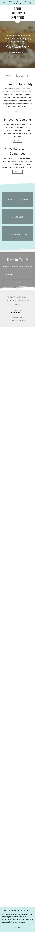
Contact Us (17, 171)
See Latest (17, 140)
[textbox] (17, 274)
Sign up (17, 282)
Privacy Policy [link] (17, 318)
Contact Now (17, 52)
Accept (17, 927)
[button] (4, 13)
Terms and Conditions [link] (17, 321)
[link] (17, 13)
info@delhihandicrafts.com (20, 300)
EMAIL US (17, 111)
